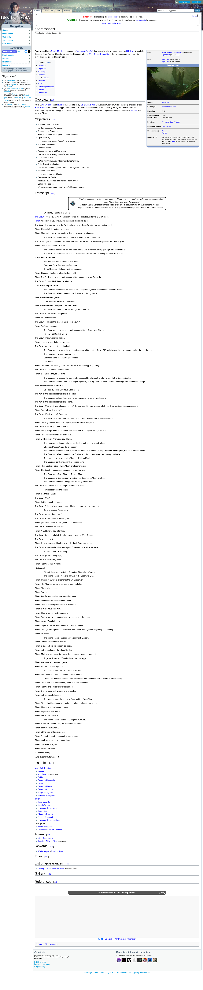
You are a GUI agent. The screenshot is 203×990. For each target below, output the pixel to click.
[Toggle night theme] (176, 2)
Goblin (40, 777)
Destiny (6, 100)
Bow (108, 54)
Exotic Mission (57, 51)
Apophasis (166, 55)
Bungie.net (6, 65)
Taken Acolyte (44, 802)
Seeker (41, 771)
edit (52, 100)
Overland (165, 122)
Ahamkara (11, 80)
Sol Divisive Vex (88, 105)
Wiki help (6, 58)
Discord (9, 51)
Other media (7, 33)
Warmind (7, 91)
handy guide (141, 20)
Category (39, 944)
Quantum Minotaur (46, 786)
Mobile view (145, 973)
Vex (12, 83)
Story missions (106, 892)
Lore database (8, 44)
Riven (10, 104)
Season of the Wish (169, 107)
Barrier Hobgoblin (45, 827)
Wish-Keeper (94, 54)
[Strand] (58, 851)
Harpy (40, 783)
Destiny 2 (165, 102)
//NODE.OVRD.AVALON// (171, 52)
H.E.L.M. (130, 51)
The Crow (39, 217)
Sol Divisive (166, 126)
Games (5, 30)
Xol (8, 90)
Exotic (103, 54)
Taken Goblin (43, 811)
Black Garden (175, 122)
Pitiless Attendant (45, 817)
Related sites (8, 62)
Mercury (9, 86)
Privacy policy (133, 973)
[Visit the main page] (16, 13)
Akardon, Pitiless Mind (47, 841)
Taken (164, 133)
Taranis (134, 110)
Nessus (13, 84)
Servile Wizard (44, 805)
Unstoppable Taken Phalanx (50, 830)
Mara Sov (21, 104)
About (95, 973)
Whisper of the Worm (15, 88)
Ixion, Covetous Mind (47, 838)
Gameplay (6, 37)
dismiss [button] (194, 16)
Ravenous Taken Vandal (48, 808)
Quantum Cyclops (45, 789)
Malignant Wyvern (45, 792)
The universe (7, 40)
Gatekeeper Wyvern (46, 795)
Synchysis (166, 61)
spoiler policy (113, 17)
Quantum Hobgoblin (46, 780)
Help (114, 973)
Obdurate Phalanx (45, 814)
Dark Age (18, 97)
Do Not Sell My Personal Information (120, 939)
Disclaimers (122, 973)
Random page (21, 69)
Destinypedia (8, 55)
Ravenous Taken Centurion (49, 820)
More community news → (112, 23)
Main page (88, 973)
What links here (21, 71)
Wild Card (165, 59)
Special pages (8, 71)
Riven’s (60, 105)
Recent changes (9, 69)
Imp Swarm (43, 774)
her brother (26, 106)
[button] (162, 892)
